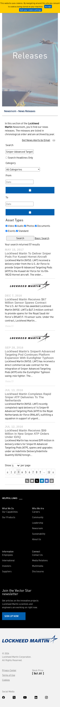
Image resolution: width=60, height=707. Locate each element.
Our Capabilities (10, 511)
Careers (36, 511)
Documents (43, 225)
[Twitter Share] (37, 481)
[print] (52, 481)
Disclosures (38, 571)
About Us (36, 539)
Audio (20, 225)
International (8, 560)
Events (11, 231)
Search (9, 145)
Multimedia (37, 565)
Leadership (37, 522)
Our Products (8, 517)
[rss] (27, 481)
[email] (32, 481)
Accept (48, 6)
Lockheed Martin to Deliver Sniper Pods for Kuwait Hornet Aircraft (28, 255)
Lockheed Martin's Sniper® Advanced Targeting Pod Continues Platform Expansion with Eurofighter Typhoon (30, 354)
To (7, 197)
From (8, 175)
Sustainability (38, 533)
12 (49, 472)
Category (11, 163)
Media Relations (40, 560)
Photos (30, 225)
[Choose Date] (30, 190)
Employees (7, 554)
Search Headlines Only (20, 157)
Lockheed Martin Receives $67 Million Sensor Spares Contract (25, 301)
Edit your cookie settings (30, 9)
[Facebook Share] (47, 481)
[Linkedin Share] (42, 481)
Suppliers (7, 571)
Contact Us (37, 554)
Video (11, 225)
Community (37, 517)
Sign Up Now (11, 615)
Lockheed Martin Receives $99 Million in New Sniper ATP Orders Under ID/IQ (27, 433)
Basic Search (42, 238)
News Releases (26, 111)
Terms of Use (8, 675)
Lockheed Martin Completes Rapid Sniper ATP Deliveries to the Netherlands (28, 397)
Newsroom (10, 111)
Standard (23, 231)
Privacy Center (9, 670)
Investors (6, 565)
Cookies (6, 679)
